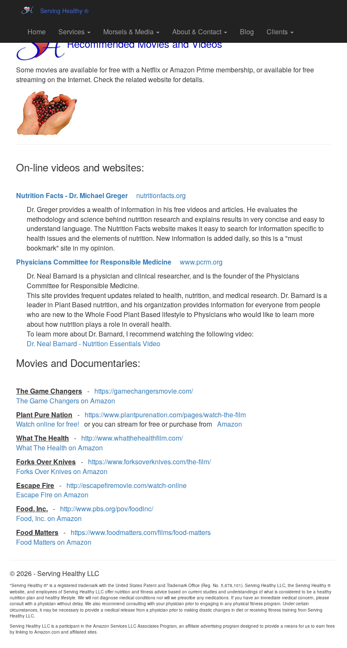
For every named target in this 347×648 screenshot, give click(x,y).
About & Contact (197, 31)
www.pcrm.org (201, 262)
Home (37, 31)
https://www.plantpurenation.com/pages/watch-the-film (165, 414)
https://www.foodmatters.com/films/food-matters (141, 532)
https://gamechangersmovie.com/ (143, 391)
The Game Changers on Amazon (65, 400)
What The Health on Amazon (59, 447)
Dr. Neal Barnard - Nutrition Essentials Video (93, 343)
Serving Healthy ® (64, 10)
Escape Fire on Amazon (52, 494)
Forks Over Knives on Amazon (61, 471)
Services (72, 31)
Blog (247, 31)
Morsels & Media (129, 31)
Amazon (229, 424)
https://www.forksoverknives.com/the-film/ (149, 461)
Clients (278, 31)
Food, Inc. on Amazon (49, 518)
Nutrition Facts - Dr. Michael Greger (72, 195)
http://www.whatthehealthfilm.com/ (132, 438)
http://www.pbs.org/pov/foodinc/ (106, 508)
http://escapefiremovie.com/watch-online (126, 485)
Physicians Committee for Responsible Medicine (93, 262)
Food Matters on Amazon (53, 542)
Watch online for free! (47, 424)
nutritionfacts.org (161, 195)
